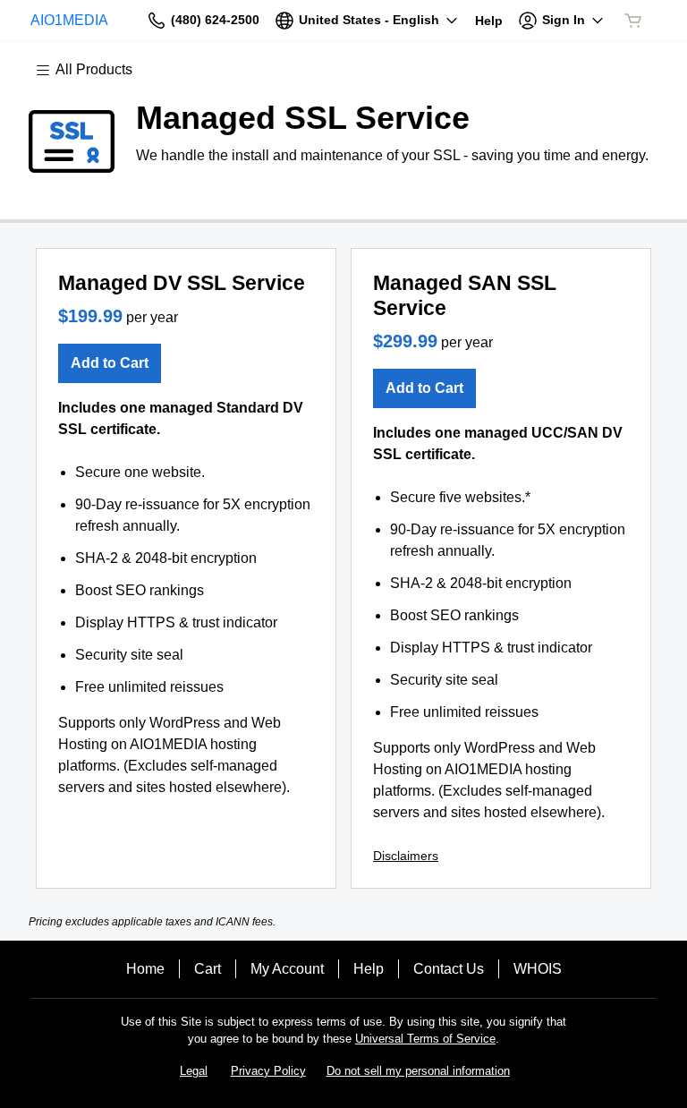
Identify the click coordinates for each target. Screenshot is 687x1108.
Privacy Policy (268, 1071)
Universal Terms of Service (425, 1038)
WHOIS (537, 968)
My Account (287, 968)
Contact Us (448, 968)
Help (368, 968)
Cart (207, 968)
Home (145, 968)
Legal (194, 1071)
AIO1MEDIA (69, 20)
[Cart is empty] (633, 20)
